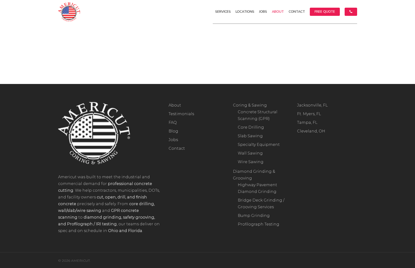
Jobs (173, 139)
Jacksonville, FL (312, 105)
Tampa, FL (307, 122)
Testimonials (181, 114)
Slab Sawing (250, 136)
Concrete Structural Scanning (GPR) (257, 115)
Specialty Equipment (259, 144)
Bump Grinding (254, 215)
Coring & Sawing (250, 105)
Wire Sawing (250, 162)
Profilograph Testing (258, 224)
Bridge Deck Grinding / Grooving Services (261, 203)
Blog (173, 131)
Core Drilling (251, 127)
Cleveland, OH (311, 131)
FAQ (173, 122)
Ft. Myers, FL (309, 114)
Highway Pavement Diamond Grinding (257, 188)
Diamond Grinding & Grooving (254, 174)
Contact (177, 148)
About (175, 105)
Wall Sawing (250, 153)
